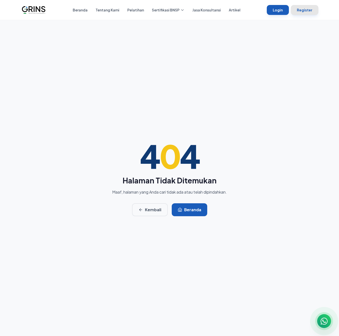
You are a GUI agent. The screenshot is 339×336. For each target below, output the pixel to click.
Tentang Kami (107, 10)
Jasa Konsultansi (206, 10)
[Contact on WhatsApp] (324, 321)
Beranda (80, 10)
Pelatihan (135, 10)
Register (304, 10)
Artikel (234, 10)
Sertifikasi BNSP (165, 10)
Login (278, 10)
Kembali (153, 209)
